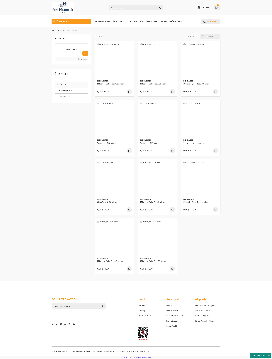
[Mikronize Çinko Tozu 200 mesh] (200, 60)
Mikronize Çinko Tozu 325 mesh (153, 84)
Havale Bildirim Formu (175, 316)
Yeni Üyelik (142, 305)
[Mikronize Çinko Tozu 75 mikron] (157, 238)
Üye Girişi (141, 311)
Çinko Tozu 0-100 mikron (193, 143)
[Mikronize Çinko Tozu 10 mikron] (200, 179)
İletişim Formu (119, 21)
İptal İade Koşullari (202, 316)
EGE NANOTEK (102, 81)
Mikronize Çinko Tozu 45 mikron (110, 261)
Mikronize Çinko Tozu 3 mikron (152, 202)
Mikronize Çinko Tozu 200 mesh (196, 84)
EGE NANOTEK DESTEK (262, 355)
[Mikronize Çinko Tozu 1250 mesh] (114, 60)
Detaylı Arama (82, 59)
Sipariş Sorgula (172, 321)
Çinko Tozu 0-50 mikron (149, 143)
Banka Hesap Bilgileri (148, 21)
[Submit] (104, 306)
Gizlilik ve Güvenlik (202, 311)
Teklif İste (132, 21)
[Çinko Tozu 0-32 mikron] (114, 120)
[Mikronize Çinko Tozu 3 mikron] (157, 179)
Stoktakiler (101, 36)
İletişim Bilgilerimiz (102, 21)
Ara (85, 53)
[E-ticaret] (136, 357)
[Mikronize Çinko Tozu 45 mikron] (114, 238)
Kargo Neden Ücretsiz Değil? (172, 21)
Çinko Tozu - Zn (75, 30)
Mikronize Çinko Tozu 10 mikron (196, 202)
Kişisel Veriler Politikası (204, 321)
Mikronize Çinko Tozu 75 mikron (153, 261)
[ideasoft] (125, 357)
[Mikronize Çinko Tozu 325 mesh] (157, 60)
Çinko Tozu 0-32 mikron (106, 143)
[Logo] (63, 8)
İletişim (169, 305)
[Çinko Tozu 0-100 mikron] (200, 120)
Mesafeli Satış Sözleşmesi (205, 305)
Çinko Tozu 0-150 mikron (107, 202)
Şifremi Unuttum (144, 316)
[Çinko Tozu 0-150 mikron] (114, 179)
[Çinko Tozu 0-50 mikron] (157, 120)
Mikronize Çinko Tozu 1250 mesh (110, 84)
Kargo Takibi (171, 326)
